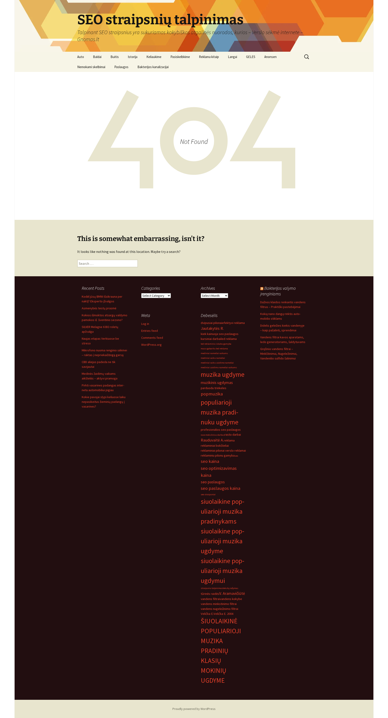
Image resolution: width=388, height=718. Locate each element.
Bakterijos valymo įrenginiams (278, 291)
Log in (145, 324)
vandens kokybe (231, 599)
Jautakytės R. (212, 328)
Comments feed (152, 338)
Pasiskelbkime (180, 57)
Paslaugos (121, 67)
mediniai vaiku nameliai (213, 358)
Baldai (97, 57)
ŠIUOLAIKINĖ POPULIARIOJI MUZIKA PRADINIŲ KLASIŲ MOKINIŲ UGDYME (221, 651)
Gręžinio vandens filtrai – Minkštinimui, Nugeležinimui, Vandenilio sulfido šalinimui (278, 353)
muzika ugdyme (223, 374)
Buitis (114, 57)
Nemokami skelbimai (91, 67)
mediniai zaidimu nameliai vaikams (219, 367)
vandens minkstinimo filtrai (219, 604)
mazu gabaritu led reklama (214, 348)
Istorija (132, 57)
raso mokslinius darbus (213, 434)
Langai (232, 57)
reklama (229, 440)
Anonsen (270, 57)
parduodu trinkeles (213, 388)
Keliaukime (153, 57)
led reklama (229, 339)
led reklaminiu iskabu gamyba (216, 343)
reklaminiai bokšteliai (215, 446)
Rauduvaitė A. (212, 440)
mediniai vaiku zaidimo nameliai (217, 362)
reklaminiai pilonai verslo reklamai (223, 450)
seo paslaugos (213, 481)
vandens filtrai (210, 599)
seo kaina (210, 461)
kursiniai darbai (211, 339)
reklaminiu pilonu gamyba (218, 455)
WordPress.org (151, 345)
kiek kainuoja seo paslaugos (219, 334)
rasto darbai (233, 435)
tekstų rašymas (230, 588)
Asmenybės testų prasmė (99, 308)
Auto (80, 57)
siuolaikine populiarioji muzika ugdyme (222, 541)
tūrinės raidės (210, 594)
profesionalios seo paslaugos (221, 430)
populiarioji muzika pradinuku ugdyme (219, 412)
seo (236, 455)
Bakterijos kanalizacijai (153, 67)
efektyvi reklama (233, 323)
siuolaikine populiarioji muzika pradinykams (222, 511)
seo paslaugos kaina (220, 488)
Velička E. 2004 (223, 614)
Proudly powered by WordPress (194, 709)
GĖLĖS (250, 57)
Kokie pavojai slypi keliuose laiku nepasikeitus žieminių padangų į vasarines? (104, 401)
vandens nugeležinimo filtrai (219, 609)
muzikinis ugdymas (217, 382)
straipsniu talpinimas (212, 588)
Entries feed (149, 331)
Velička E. (207, 614)
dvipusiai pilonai (211, 323)
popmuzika (212, 394)
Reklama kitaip (209, 57)
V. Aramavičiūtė (232, 593)
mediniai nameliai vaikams (214, 353)
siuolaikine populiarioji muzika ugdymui (222, 571)
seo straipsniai (208, 494)
